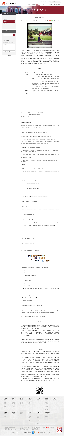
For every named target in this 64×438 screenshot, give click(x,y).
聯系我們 (38, 423)
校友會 (46, 1)
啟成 (43, 1)
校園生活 (29, 417)
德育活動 (29, 399)
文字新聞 (13, 413)
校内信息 (46, 409)
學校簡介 (5, 399)
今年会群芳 (38, 420)
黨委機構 (5, 413)
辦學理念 (13, 399)
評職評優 (46, 403)
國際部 (37, 1)
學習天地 (5, 416)
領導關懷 (5, 406)
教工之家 (21, 403)
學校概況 (28, 4)
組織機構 (5, 402)
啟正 (41, 1)
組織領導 (46, 399)
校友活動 (38, 417)
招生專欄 (55, 4)
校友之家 (38, 412)
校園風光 (5, 403)
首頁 (35, 1)
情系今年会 (13, 403)
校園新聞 (21, 413)
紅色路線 (13, 406)
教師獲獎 (21, 402)
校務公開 (50, 4)
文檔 (29, 420)
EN (48, 1)
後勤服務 (46, 406)
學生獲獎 (29, 402)
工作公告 (46, 413)
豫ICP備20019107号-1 (27, 432)
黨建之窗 (59, 4)
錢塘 (39, 1)
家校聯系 (29, 403)
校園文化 (33, 4)
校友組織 (38, 416)
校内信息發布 (47, 412)
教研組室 (21, 399)
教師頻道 (37, 4)
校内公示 (46, 416)
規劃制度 (46, 402)
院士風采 (13, 402)
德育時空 (42, 4)
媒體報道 (13, 412)
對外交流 (46, 4)
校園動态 (21, 412)
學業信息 (29, 416)
